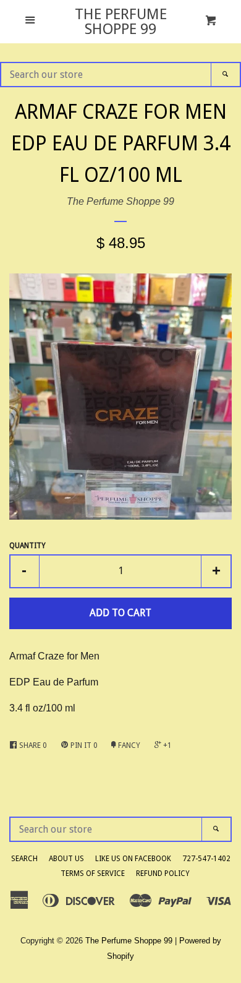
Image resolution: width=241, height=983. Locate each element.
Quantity (27, 545)
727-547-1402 (206, 858)
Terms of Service (93, 873)
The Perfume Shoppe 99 (121, 21)
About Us (66, 858)
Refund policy (163, 873)
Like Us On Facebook (133, 858)
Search (24, 858)
